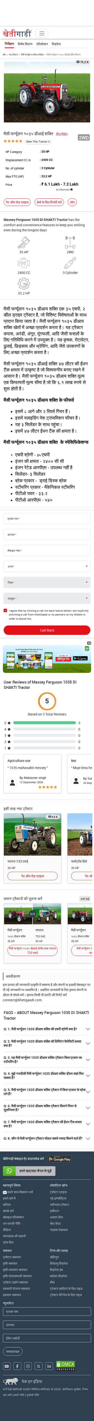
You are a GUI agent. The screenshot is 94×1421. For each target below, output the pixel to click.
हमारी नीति (18, 1395)
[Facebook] (17, 1366)
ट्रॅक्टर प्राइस (58, 1192)
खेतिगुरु (54, 1257)
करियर (7, 1204)
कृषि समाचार (10, 1263)
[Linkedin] (49, 1366)
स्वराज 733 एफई (17, 861)
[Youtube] (7, 1366)
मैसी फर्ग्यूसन (14, 930)
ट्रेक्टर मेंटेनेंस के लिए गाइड (66, 1295)
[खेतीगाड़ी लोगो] (17, 33)
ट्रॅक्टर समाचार (12, 1257)
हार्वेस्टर (54, 1211)
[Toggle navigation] (42, 33)
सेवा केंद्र (55, 1223)
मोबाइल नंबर (13, 550)
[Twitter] (38, 1366)
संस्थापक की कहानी (14, 1236)
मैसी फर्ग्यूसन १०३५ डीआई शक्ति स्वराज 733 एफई (32, 950)
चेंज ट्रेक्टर (61, 134)
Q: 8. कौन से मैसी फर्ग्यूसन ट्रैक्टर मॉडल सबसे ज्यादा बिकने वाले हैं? (43, 1138)
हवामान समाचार (12, 1295)
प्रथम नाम (12, 518)
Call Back (47, 630)
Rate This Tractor (36, 141)
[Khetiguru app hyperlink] (47, 659)
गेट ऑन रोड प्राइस (17, 202)
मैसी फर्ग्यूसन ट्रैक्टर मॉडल (32, 54)
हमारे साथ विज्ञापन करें (18, 1192)
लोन (72, 202)
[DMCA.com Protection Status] (65, 1366)
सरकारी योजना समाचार (16, 1288)
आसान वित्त (56, 1217)
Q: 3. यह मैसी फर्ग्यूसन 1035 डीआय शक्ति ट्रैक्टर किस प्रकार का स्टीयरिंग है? (43, 1060)
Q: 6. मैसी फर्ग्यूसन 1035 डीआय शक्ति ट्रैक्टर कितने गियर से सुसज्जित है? (40, 1108)
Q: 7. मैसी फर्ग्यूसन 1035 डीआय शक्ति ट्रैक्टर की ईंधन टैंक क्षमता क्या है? (43, 1124)
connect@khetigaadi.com (22, 1000)
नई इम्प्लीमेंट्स (58, 1198)
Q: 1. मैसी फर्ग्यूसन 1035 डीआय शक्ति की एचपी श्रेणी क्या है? (40, 1029)
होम (4, 54)
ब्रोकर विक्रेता (58, 1276)
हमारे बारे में (9, 1198)
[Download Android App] (59, 1158)
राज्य (10, 566)
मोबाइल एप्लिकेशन (13, 1217)
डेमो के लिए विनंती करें (49, 202)
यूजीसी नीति (33, 1395)
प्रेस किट (8, 1242)
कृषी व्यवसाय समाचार (15, 1269)
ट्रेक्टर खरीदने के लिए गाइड (66, 1288)
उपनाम (10, 534)
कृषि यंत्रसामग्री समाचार (17, 1276)
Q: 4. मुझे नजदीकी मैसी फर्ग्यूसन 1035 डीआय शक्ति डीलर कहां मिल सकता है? (44, 1076)
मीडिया (7, 1229)
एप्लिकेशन (42, 44)
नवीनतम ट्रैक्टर (59, 1204)
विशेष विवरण (25, 44)
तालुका (11, 598)
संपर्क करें (8, 1211)
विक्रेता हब (56, 1269)
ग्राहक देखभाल (59, 1229)
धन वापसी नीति (11, 1223)
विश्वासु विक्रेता (59, 1263)
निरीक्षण (9, 44)
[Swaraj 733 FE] (32, 834)
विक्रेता (56, 44)
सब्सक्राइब (12, 1351)
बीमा (52, 1282)
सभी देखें (85, 899)
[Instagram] (28, 1366)
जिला (10, 582)
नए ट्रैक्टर (13, 54)
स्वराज (39, 930)
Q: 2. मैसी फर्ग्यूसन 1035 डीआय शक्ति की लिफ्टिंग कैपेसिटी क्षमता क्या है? (42, 1043)
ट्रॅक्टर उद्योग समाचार (15, 1282)
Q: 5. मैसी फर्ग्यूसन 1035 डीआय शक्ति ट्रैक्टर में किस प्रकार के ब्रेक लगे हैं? (45, 1092)
